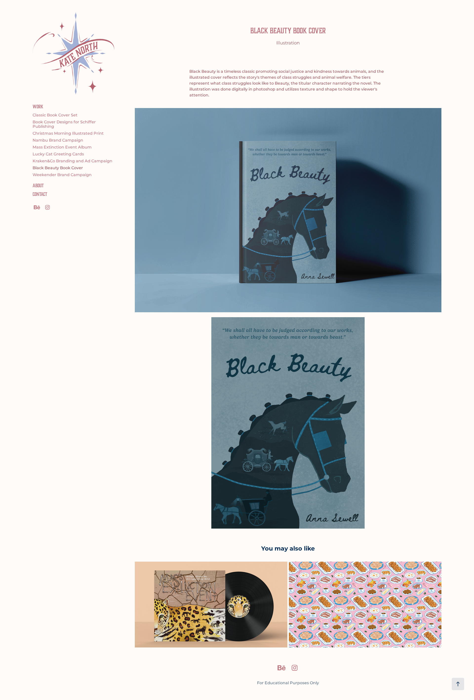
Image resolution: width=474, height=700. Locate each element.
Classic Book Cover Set (55, 115)
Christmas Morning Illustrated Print (68, 133)
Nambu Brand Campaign (58, 140)
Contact (40, 194)
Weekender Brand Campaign (62, 175)
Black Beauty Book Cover (58, 168)
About (38, 186)
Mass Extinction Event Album (62, 147)
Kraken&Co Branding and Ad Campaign (72, 161)
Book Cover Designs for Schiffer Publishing (64, 124)
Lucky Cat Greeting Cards (58, 154)
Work (38, 107)
